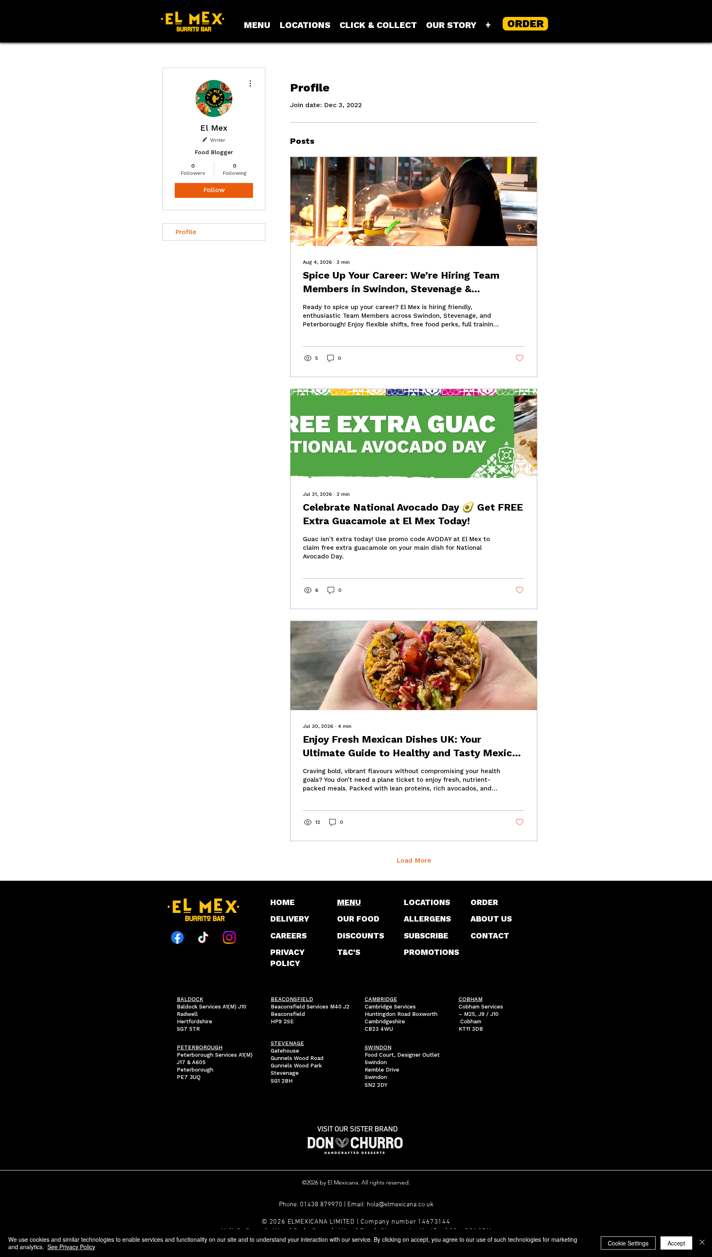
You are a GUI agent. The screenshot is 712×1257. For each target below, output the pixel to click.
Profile (186, 232)
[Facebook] (177, 937)
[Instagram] (229, 937)
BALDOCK (190, 999)
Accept (676, 1243)
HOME (282, 902)
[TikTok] (203, 937)
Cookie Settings (628, 1243)
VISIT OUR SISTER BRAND (357, 1129)
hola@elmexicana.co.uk (400, 1205)
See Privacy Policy (71, 1247)
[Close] (702, 1243)
